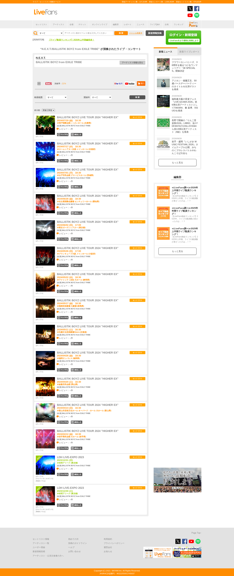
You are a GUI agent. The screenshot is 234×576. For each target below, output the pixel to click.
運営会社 (108, 547)
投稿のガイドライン (77, 543)
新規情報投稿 (155, 33)
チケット (82, 24)
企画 (167, 24)
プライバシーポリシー (114, 543)
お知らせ (108, 551)
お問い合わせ (74, 551)
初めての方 (73, 539)
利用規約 (108, 539)
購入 (143, 83)
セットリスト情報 (41, 539)
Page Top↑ (196, 533)
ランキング (178, 24)
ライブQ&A (155, 24)
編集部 (116, 24)
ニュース (140, 24)
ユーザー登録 (39, 547)
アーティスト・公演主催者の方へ (48, 556)
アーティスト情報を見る (132, 62)
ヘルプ (71, 547)
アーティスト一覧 (41, 543)
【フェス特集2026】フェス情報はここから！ (69, 40)
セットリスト (41, 24)
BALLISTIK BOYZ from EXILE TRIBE (59, 62)
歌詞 (120, 83)
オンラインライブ (99, 24)
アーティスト (58, 24)
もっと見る (177, 162)
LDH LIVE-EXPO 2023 (70, 457)
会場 (71, 24)
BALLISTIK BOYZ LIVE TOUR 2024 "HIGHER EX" (87, 117)
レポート (127, 24)
